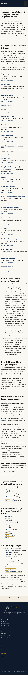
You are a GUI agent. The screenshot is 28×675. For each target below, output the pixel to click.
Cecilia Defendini (7, 95)
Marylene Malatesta (8, 186)
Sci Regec (4, 228)
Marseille (7, 516)
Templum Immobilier (8, 258)
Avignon (7, 489)
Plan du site (4, 666)
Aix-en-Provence (9, 522)
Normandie (8, 562)
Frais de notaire (5, 637)
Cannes (7, 528)
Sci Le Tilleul (5, 218)
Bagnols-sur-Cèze (10, 500)
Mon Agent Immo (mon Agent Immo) (13, 196)
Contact (3, 658)
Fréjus (6, 532)
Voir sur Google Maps (7, 80)
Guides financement (6, 631)
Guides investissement (6, 619)
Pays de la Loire (9, 560)
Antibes (7, 526)
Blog (2, 650)
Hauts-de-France (9, 554)
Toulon (6, 520)
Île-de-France (8, 548)
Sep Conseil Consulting (9, 239)
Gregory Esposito (7, 135)
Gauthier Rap (5, 125)
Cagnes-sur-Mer (9, 535)
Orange (7, 491)
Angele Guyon (6, 74)
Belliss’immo (5, 84)
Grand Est (7, 556)
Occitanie (7, 552)
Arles (6, 537)
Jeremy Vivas (5, 158)
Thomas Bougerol (7, 267)
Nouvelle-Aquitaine (10, 558)
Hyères (7, 533)
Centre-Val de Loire (10, 567)
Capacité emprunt (5, 635)
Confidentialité (4, 662)
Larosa (3, 177)
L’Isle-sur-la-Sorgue (10, 497)
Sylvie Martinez (6, 249)
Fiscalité (3, 644)
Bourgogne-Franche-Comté (12, 564)
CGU (2, 664)
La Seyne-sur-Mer (10, 530)
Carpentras (8, 495)
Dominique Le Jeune (8, 116)
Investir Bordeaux (5, 623)
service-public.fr (11, 313)
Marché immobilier (5, 646)
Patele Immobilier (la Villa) (10, 207)
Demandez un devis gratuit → (14, 600)
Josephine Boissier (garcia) (10, 167)
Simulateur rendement (6, 625)
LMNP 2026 (4, 621)
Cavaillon (7, 499)
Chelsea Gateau (6, 106)
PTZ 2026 (3, 633)
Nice (6, 518)
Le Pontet (7, 487)
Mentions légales (5, 660)
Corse (6, 569)
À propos (3, 656)
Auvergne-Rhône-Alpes (11, 550)
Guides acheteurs (5, 648)
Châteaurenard (9, 493)
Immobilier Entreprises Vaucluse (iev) (12, 146)
